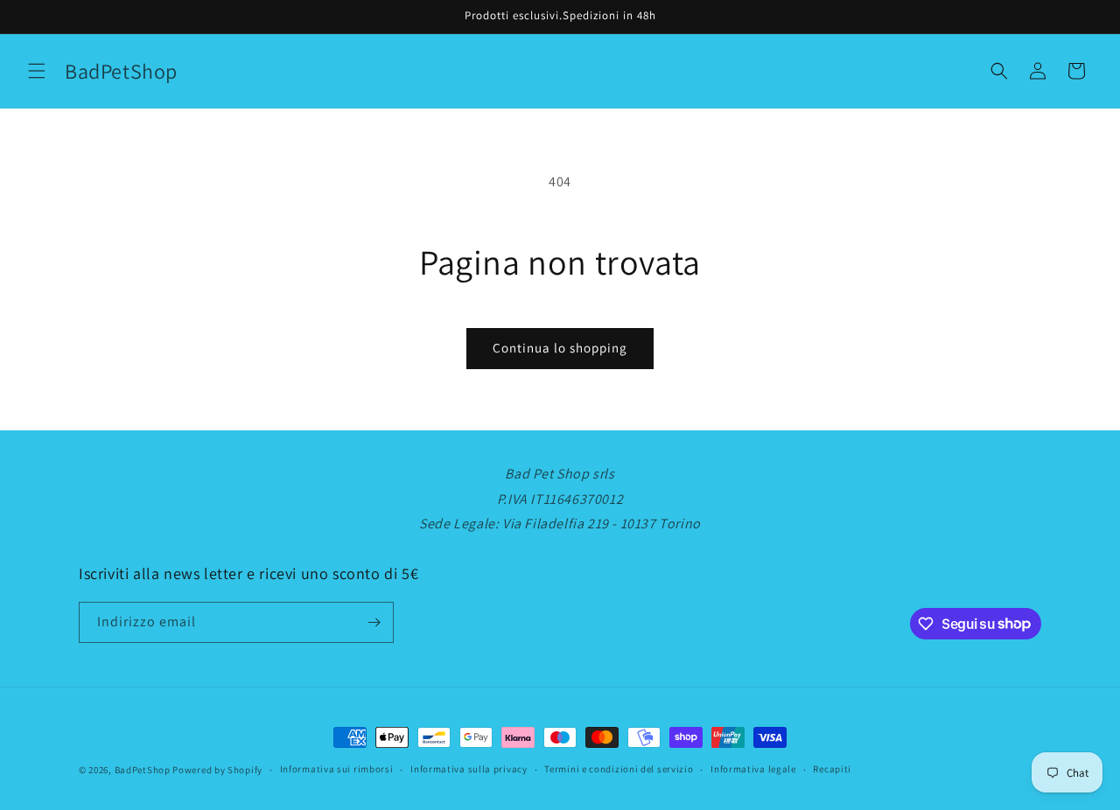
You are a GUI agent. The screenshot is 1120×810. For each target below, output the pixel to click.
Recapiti (832, 769)
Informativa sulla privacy (469, 769)
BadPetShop (143, 770)
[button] (37, 71)
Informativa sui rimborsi (337, 769)
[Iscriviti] (373, 622)
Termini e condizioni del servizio (618, 769)
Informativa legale (753, 769)
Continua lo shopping (560, 347)
